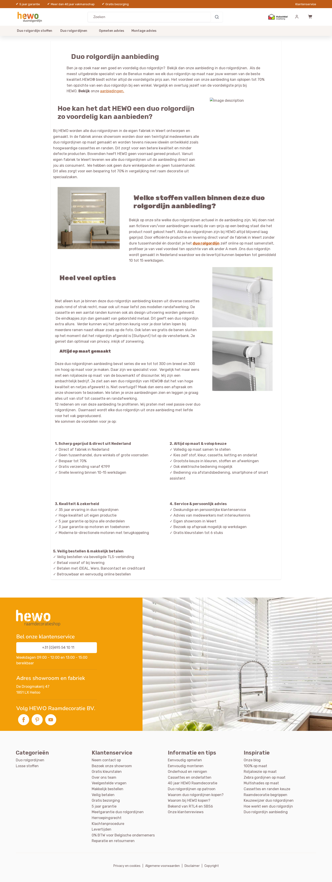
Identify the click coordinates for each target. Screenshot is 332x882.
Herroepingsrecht (107, 818)
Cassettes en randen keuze (267, 789)
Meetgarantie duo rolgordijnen (118, 812)
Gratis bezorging (106, 800)
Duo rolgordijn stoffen (34, 31)
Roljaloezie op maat (260, 771)
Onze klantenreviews (185, 812)
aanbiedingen (111, 91)
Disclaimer (192, 866)
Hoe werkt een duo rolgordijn (268, 806)
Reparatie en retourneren (113, 841)
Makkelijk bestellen (107, 789)
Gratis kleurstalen (107, 771)
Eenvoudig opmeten (185, 760)
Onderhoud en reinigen (187, 771)
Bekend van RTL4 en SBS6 (190, 806)
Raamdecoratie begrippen (265, 795)
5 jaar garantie (104, 806)
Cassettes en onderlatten (189, 777)
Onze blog (252, 760)
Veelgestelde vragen (109, 783)
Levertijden (101, 829)
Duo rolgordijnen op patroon (191, 789)
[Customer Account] (297, 17)
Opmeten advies (111, 31)
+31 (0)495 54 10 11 (58, 647)
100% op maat (255, 766)
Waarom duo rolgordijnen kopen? (196, 795)
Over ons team (104, 777)
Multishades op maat (261, 783)
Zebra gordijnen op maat (264, 777)
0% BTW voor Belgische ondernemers (123, 835)
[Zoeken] (217, 17)
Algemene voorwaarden (162, 866)
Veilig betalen (103, 795)
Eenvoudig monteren (185, 766)
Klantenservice (305, 4)
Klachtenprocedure (108, 824)
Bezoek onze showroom (112, 766)
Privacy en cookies (126, 866)
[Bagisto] (30, 17)
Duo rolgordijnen (73, 31)
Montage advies (144, 31)
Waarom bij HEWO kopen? (189, 800)
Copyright (211, 866)
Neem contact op (106, 760)
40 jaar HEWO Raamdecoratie (192, 783)
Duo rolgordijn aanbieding (266, 812)
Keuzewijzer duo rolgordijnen (269, 800)
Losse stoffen (27, 766)
